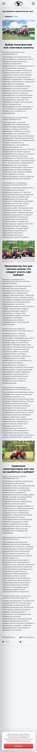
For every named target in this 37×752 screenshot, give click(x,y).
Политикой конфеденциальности (18, 741)
